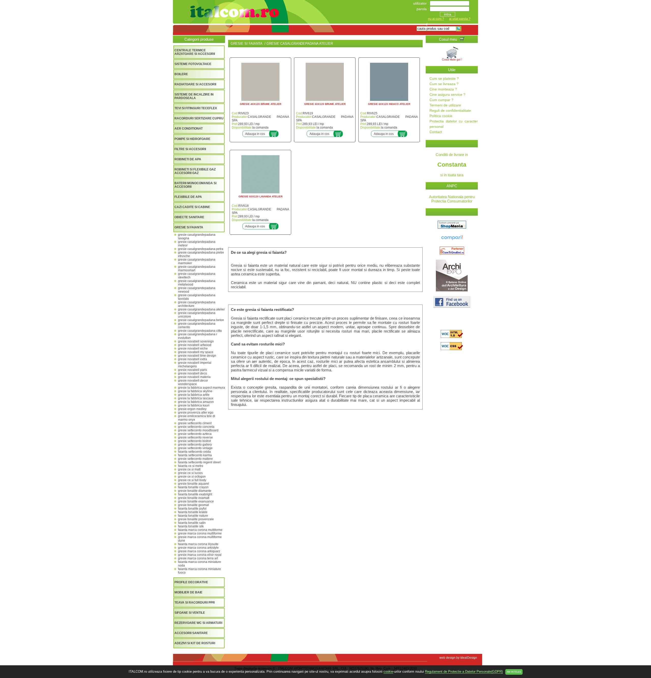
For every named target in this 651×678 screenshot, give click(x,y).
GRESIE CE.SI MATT (189, 469)
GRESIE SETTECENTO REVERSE (195, 437)
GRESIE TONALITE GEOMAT (193, 505)
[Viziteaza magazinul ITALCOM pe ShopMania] (452, 227)
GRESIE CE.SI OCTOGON (192, 476)
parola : (423, 9)
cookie (388, 671)
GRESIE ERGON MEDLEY (192, 409)
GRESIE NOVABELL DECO (192, 373)
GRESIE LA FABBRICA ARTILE (194, 395)
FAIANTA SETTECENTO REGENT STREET (199, 462)
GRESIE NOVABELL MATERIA (194, 377)
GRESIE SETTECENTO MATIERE (195, 459)
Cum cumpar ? (441, 100)
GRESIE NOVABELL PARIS (192, 370)
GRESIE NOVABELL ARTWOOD (194, 345)
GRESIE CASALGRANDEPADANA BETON (201, 320)
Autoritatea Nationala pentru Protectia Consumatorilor (452, 199)
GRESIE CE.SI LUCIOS (190, 473)
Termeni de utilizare (445, 105)
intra (447, 14)
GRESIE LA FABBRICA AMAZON (196, 402)
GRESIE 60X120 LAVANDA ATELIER (261, 196)
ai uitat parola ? (459, 19)
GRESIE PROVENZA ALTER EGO (195, 412)
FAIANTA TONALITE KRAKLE (193, 512)
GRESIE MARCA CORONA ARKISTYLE (198, 547)
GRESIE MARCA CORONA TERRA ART (198, 558)
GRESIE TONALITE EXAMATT (193, 498)
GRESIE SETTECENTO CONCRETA (196, 427)
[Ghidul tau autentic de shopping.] (452, 240)
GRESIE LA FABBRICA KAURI (194, 405)
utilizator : (421, 3)
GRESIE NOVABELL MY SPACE (195, 352)
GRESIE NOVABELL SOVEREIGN (196, 341)
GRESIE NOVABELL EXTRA (192, 359)
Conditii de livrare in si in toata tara (452, 164)
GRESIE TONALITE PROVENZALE (196, 519)
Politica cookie (441, 116)
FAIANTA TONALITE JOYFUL (192, 508)
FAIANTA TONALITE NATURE (193, 515)
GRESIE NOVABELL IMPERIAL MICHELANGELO (194, 364)
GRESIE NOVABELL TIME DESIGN (197, 355)
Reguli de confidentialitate (450, 110)
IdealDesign (468, 657)
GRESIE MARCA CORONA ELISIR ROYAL (199, 555)
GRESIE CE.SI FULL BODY (192, 480)
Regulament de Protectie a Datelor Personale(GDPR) (464, 671)
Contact (436, 132)
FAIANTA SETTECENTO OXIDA (194, 451)
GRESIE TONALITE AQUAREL (193, 483)
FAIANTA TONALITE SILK (191, 526)
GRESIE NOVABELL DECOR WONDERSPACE (193, 382)
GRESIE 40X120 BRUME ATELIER (260, 104)
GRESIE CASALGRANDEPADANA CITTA (200, 331)
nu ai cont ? (436, 19)
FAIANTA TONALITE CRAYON (193, 487)
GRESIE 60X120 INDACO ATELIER (389, 104)
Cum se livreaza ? (444, 84)
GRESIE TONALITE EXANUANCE (196, 501)
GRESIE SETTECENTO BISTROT (194, 441)
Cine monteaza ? (443, 89)
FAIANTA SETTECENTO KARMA (195, 455)
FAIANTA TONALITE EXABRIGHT (195, 494)
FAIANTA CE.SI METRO (190, 466)
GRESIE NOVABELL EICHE (193, 348)
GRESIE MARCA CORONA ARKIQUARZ (199, 551)
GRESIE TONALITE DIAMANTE (194, 491)
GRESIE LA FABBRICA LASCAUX (195, 398)
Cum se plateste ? (444, 78)
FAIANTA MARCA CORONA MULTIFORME (200, 530)
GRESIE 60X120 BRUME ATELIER (325, 104)
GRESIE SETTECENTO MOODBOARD (198, 430)
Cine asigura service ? (447, 94)
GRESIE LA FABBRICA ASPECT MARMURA (201, 387)
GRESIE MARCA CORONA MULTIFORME (200, 533)
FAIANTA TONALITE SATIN (192, 523)
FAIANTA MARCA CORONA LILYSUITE (198, 544)
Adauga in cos (255, 134)
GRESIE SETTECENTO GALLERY (195, 444)
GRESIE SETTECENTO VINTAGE (195, 448)
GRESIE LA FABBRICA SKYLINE (195, 391)
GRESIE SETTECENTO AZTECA (195, 434)
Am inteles (514, 672)
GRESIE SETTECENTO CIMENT (195, 423)
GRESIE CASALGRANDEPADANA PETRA (200, 249)
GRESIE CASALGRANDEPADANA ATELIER (201, 309)
